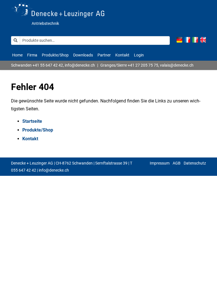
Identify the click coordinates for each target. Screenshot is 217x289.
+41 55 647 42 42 (47, 65)
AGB (177, 163)
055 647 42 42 (23, 170)
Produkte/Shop (55, 55)
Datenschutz (195, 163)
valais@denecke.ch (177, 65)
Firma (32, 55)
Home (17, 55)
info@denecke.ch (80, 65)
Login (139, 55)
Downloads (83, 55)
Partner (104, 55)
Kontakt (122, 55)
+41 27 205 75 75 (143, 65)
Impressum (160, 163)
